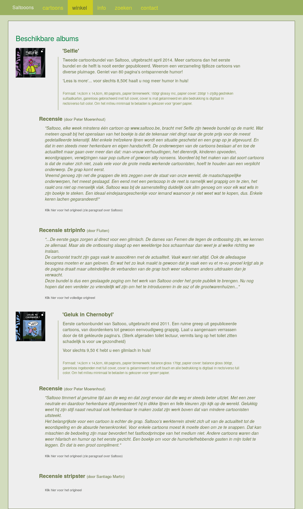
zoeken (123, 7)
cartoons (53, 7)
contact (149, 7)
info (101, 7)
